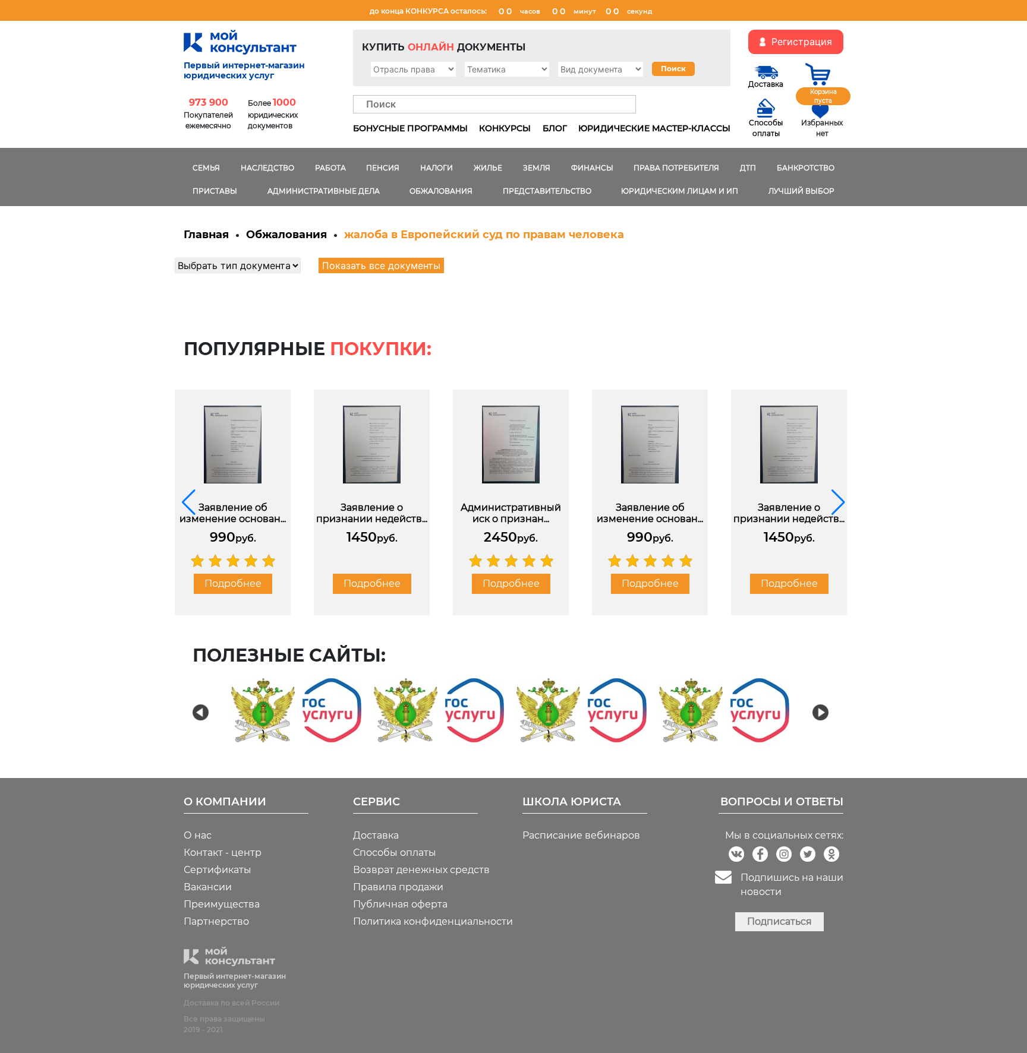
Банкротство (805, 167)
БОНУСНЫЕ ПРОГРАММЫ (410, 128)
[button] (189, 502)
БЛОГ (555, 128)
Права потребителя (676, 167)
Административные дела (323, 190)
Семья (206, 167)
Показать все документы (381, 265)
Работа (330, 167)
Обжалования (440, 190)
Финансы (592, 167)
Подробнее (233, 583)
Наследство (267, 167)
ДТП (748, 167)
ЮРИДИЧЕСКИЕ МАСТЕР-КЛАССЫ (654, 128)
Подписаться (779, 921)
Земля (536, 167)
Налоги (436, 167)
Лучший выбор (801, 190)
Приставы (215, 190)
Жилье (488, 167)
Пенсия (382, 167)
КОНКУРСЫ (505, 128)
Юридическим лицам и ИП (679, 190)
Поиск (673, 68)
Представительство (547, 190)
